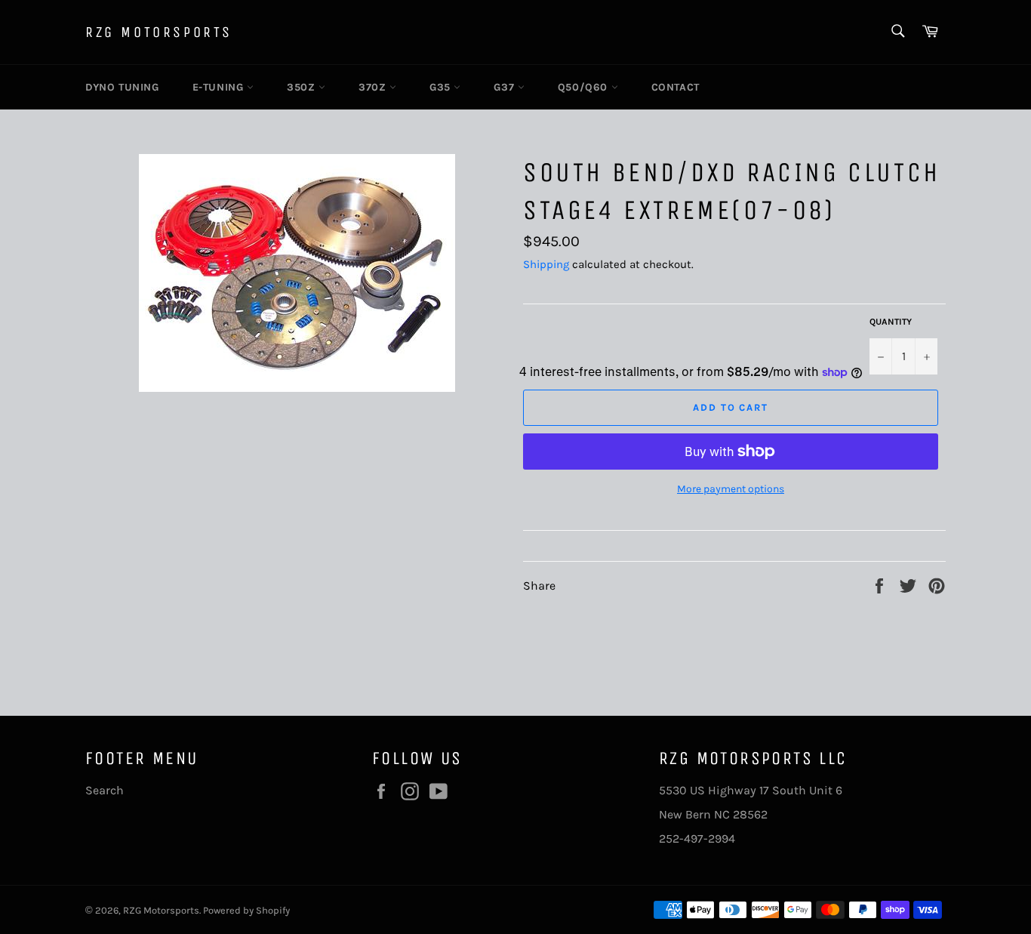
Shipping (546, 264)
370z (374, 87)
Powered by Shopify (246, 910)
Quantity (890, 321)
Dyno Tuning (122, 87)
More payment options (730, 488)
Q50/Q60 (584, 87)
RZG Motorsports (158, 32)
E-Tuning (219, 87)
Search (104, 790)
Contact (675, 87)
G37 (505, 87)
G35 (441, 87)
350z (303, 87)
